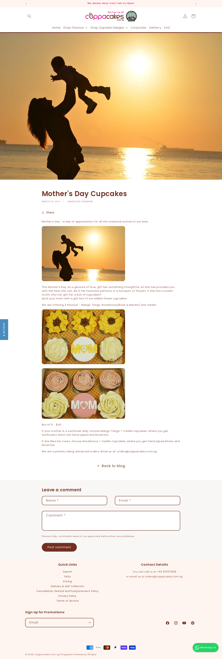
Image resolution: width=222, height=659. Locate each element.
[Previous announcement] (26, 3)
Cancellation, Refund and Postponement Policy (67, 591)
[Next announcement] (196, 3)
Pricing (67, 581)
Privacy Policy (67, 596)
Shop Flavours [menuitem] (73, 28)
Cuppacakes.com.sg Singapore (54, 654)
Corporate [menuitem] (138, 28)
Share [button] (50, 212)
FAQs (67, 576)
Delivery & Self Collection (67, 586)
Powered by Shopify (85, 654)
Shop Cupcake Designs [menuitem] (107, 28)
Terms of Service (67, 601)
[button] (29, 16)
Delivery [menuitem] (155, 28)
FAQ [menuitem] (167, 28)
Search (67, 571)
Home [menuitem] (56, 28)
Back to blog (113, 465)
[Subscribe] (89, 622)
